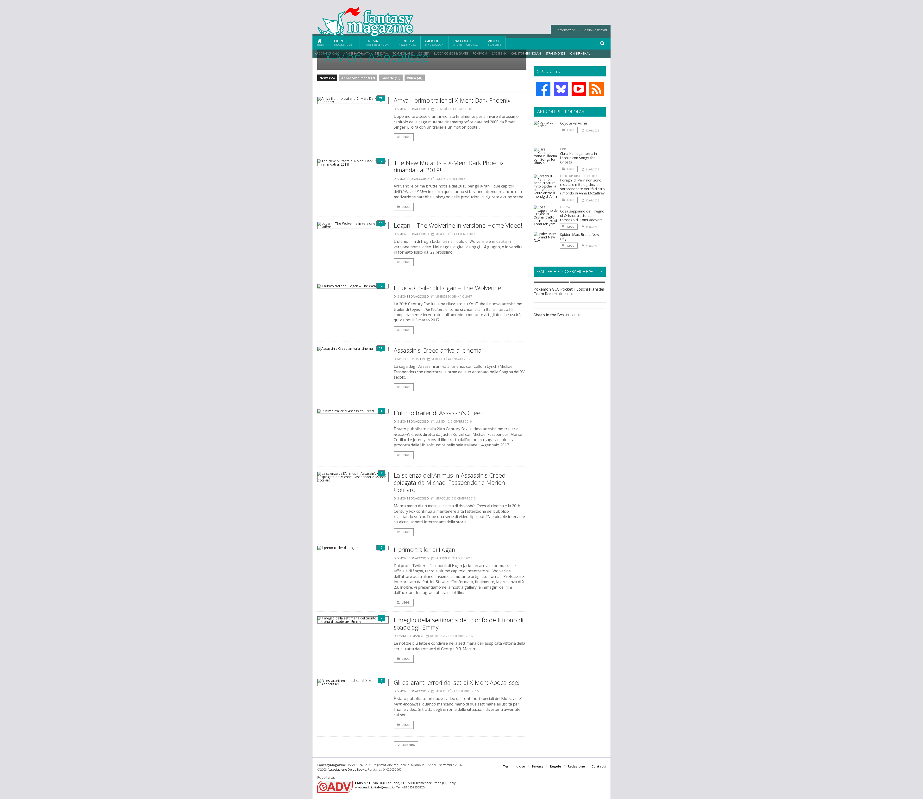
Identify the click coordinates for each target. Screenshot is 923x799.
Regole (555, 766)
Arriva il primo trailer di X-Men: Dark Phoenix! (453, 100)
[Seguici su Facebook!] (543, 89)
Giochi (434, 42)
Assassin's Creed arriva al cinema (437, 350)
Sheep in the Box (549, 315)
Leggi (406, 137)
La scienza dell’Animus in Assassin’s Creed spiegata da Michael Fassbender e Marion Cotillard (449, 482)
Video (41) (414, 78)
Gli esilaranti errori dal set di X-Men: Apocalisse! (456, 682)
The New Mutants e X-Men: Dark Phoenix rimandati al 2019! (449, 166)
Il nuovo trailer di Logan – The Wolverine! (448, 288)
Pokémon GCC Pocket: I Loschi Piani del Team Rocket (569, 291)
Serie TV (407, 42)
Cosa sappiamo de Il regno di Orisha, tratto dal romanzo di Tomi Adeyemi (582, 215)
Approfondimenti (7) (358, 78)
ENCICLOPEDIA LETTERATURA (578, 176)
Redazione (576, 766)
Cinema (376, 42)
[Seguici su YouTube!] (579, 89)
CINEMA (565, 207)
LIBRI (563, 149)
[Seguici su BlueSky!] (561, 89)
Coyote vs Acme (573, 123)
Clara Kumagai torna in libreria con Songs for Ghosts (578, 157)
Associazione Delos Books (347, 769)
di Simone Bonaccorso (411, 109)
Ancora (408, 745)
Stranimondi (555, 53)
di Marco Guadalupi (409, 359)
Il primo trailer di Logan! (425, 549)
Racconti (466, 42)
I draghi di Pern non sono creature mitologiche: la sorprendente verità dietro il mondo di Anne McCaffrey (582, 186)
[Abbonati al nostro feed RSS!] (596, 89)
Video (494, 42)
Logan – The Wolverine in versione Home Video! (458, 225)
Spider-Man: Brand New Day (579, 236)
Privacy (537, 766)
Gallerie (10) (390, 78)
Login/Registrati (594, 30)
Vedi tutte (595, 271)
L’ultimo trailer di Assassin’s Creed (439, 413)
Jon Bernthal (579, 53)
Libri (344, 42)
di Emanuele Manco (408, 636)
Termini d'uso (514, 766)
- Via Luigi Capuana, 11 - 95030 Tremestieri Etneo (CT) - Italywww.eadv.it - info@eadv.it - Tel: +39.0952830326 (405, 785)
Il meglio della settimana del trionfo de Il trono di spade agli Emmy (458, 623)
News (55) (327, 78)
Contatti (599, 766)
